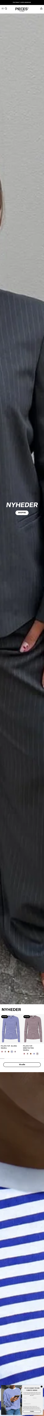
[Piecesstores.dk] (21, 9)
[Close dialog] (41, 1386)
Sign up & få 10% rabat (22, 2)
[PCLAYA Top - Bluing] (11, 1029)
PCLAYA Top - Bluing (9, 1046)
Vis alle (22, 1065)
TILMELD (32, 1411)
